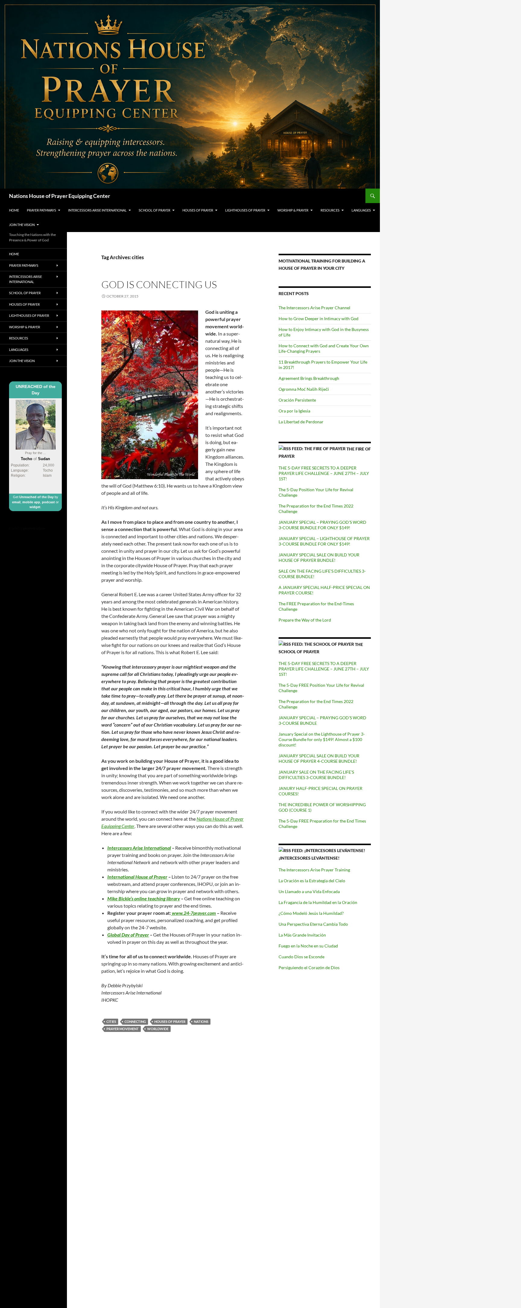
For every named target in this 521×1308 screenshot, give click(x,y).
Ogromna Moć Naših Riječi (304, 389)
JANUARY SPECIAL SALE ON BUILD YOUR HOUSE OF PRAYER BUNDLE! (319, 557)
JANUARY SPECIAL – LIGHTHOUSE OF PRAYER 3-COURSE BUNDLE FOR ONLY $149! (324, 541)
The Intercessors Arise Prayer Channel (314, 307)
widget (35, 507)
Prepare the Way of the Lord (305, 619)
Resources (329, 210)
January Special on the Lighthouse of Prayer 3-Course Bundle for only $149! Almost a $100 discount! (322, 739)
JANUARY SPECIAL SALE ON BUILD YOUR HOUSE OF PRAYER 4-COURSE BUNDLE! (319, 758)
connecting (135, 1021)
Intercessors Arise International (97, 210)
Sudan (44, 459)
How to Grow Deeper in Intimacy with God (318, 318)
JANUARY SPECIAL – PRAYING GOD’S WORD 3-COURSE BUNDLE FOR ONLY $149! (322, 525)
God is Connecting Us (159, 284)
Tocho (26, 459)
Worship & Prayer (292, 210)
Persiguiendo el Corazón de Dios (309, 967)
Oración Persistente (297, 400)
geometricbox (34, 528)
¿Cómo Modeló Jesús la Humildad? (311, 913)
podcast (48, 502)
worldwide (158, 1029)
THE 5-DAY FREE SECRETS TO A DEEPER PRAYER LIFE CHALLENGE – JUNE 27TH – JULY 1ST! (324, 473)
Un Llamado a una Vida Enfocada (309, 891)
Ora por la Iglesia (294, 410)
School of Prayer (154, 210)
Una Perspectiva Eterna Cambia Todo (313, 924)
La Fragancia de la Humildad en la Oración (318, 902)
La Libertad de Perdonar (301, 421)
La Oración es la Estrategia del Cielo (312, 880)
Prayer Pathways (41, 210)
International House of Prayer (137, 877)
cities (111, 1021)
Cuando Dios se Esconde (301, 956)
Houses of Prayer (197, 210)
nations (201, 1021)
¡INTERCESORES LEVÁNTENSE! (309, 858)
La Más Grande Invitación (302, 934)
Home (14, 210)
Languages (361, 210)
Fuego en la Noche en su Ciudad (308, 945)
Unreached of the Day (36, 497)
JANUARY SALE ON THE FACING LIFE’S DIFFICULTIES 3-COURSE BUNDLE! (316, 774)
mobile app (31, 502)
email (16, 502)
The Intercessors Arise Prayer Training (314, 869)
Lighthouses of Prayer (245, 210)
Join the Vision (22, 225)
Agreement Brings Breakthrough (309, 378)
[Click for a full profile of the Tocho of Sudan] (35, 424)
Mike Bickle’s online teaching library (143, 898)
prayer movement (122, 1029)
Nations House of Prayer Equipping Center (59, 196)
